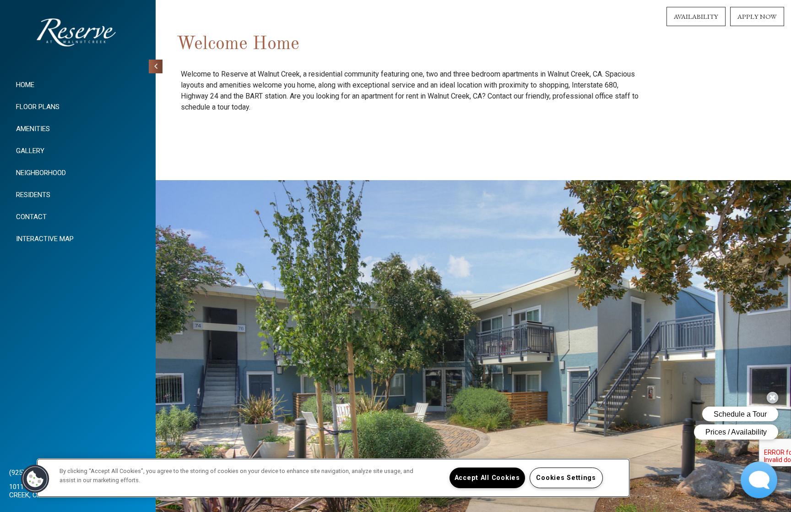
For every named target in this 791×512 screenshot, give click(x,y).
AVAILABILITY (696, 16)
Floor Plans (38, 107)
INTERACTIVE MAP (45, 239)
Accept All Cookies (487, 478)
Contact (31, 217)
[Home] (78, 35)
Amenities (33, 129)
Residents (33, 195)
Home (25, 85)
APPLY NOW (757, 16)
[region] (333, 477)
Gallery (30, 151)
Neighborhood (41, 173)
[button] (35, 479)
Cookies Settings (566, 478)
